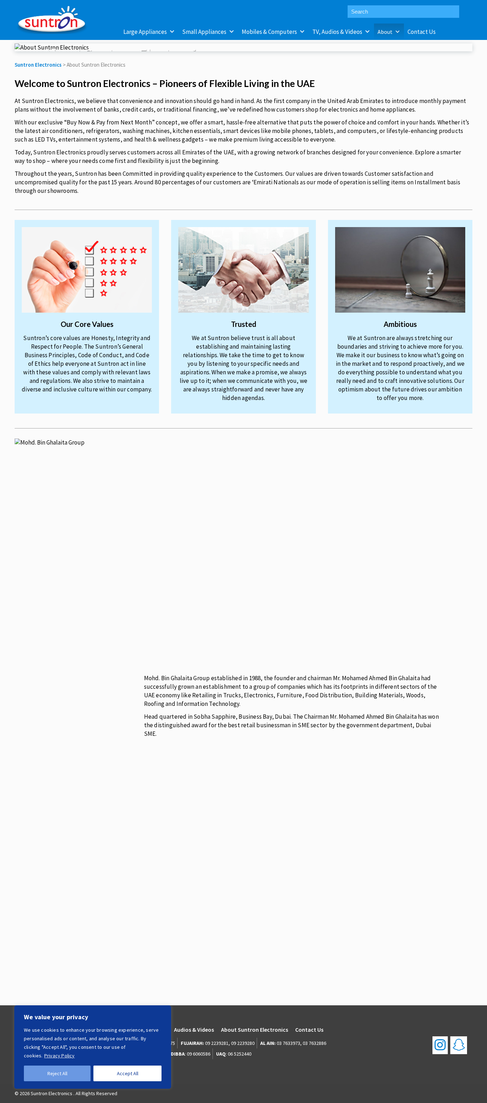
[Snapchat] (458, 1045)
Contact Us (421, 32)
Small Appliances (204, 32)
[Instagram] (440, 1045)
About (385, 31)
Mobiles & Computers (269, 32)
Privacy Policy (59, 1055)
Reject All (57, 1073)
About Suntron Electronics (254, 1029)
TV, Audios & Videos (337, 32)
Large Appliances (145, 32)
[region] (92, 1047)
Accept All (127, 1073)
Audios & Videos (194, 1029)
